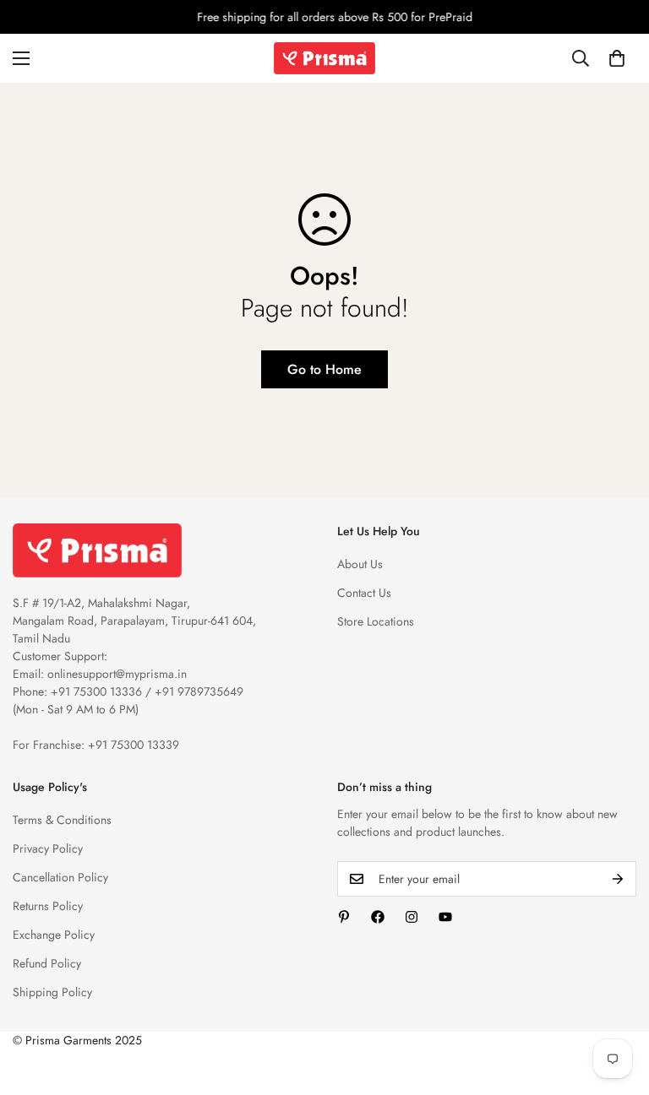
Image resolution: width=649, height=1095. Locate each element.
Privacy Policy (48, 848)
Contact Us (364, 592)
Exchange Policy (54, 934)
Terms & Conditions (62, 819)
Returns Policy (48, 905)
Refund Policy (47, 963)
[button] (616, 58)
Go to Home (324, 369)
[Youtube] (445, 917)
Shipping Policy (52, 992)
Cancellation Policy (60, 877)
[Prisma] (324, 58)
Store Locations (375, 621)
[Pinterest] (344, 917)
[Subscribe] (617, 879)
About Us (360, 564)
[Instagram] (411, 917)
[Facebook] (377, 917)
